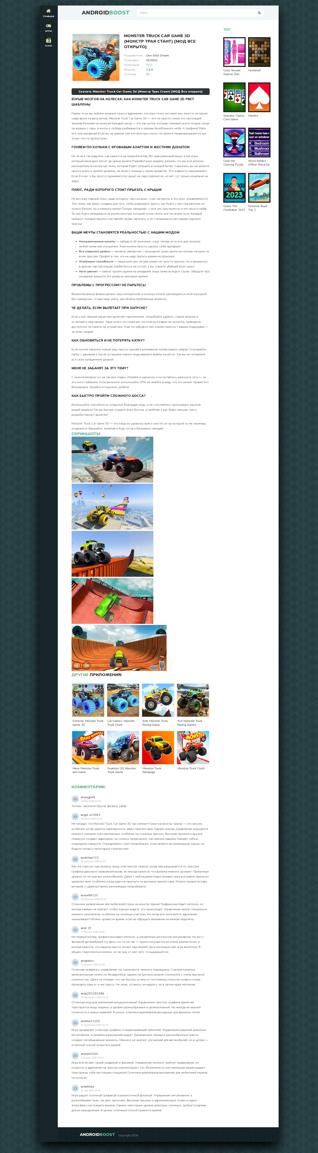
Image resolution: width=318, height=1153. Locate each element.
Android (106, 13)
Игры (48, 31)
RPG (149, 65)
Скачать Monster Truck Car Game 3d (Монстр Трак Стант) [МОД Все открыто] (141, 92)
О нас (48, 46)
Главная (48, 16)
